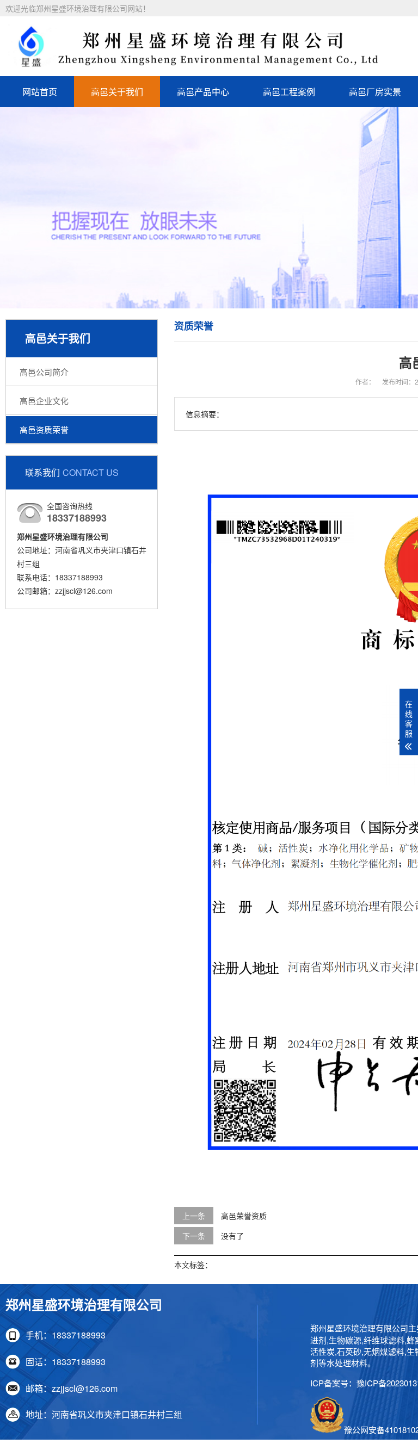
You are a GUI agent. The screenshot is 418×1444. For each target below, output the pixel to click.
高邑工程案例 (289, 91)
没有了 (232, 1235)
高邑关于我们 (117, 91)
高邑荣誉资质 (244, 1215)
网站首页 (39, 91)
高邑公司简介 (44, 371)
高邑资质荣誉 (44, 429)
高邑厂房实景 (375, 91)
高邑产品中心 (203, 91)
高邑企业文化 (44, 400)
